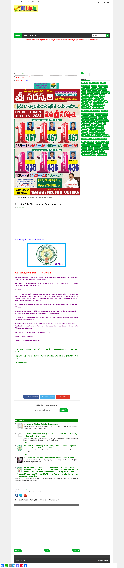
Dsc (102, 98)
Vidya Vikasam (105, 148)
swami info (98, 142)
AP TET (99, 86)
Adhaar (97, 83)
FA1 (91, 104)
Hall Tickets (85, 114)
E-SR (90, 101)
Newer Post (17, 550)
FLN (89, 107)
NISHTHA (94, 126)
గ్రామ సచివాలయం (86, 154)
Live (95, 123)
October (91, 129)
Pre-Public (85, 132)
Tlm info (84, 148)
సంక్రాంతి (94, 154)
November (84, 129)
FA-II (106, 101)
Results (84, 135)
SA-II (93, 135)
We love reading (86, 151)
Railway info (101, 132)
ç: (108, 92)
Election (101, 101)
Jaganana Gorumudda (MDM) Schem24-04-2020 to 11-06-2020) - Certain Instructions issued (50, 435)
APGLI (83, 89)
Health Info (28, 80)
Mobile (88, 126)
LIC (92, 123)
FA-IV (87, 104)
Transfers (97, 148)
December (102, 95)
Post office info (100, 129)
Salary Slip (33, 35)
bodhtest (104, 92)
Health (91, 114)
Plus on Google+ (64, 396)
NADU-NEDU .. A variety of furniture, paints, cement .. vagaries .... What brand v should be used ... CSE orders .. (50, 447)
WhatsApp (95, 151)
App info (94, 89)
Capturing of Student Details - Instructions (40, 424)
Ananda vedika (86, 86)
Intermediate (93, 117)
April (99, 89)
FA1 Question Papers (98, 104)
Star (83, 142)
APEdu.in (105, 86)
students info (89, 142)
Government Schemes (94, 110)
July (83, 120)
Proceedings (92, 132)
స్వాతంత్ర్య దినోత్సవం (101, 154)
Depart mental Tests (87, 98)
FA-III (83, 104)
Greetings (104, 110)
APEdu (25, 490)
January (100, 117)
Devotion (96, 98)
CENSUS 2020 (85, 95)
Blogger (107, 560)
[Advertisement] (75, 17)
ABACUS (91, 83)
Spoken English (30, 77)
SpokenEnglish (103, 138)
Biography (97, 92)
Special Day (94, 138)
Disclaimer (40, 2)
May (104, 123)
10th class (85, 83)
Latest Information (103, 120)
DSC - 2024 (84, 101)
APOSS (88, 89)
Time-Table (105, 145)
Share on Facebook (33, 396)
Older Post (76, 550)
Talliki (106, 142)
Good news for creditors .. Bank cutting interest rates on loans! (49, 458)
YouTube (101, 151)
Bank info (89, 92)
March (100, 123)
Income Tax (104, 114)
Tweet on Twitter (49, 396)
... (26, 430)
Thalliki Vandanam (96, 145)
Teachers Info (20, 208)
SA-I (89, 135)
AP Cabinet (94, 86)
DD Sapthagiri (94, 95)
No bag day (100, 126)
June (87, 120)
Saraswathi (98, 135)
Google (84, 110)
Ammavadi (102, 83)
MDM (83, 126)
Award (84, 92)
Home (18, 35)
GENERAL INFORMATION (97, 107)
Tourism (90, 148)
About (16, 2)
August (104, 89)
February (84, 107)
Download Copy (21, 363)
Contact (23, 2)
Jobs (26, 74)
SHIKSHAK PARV (85, 138)
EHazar (95, 101)
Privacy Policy (31, 2)
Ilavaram (97, 114)
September (106, 135)
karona (92, 120)
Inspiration (85, 117)
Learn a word (85, 123)
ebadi (25, 35)
